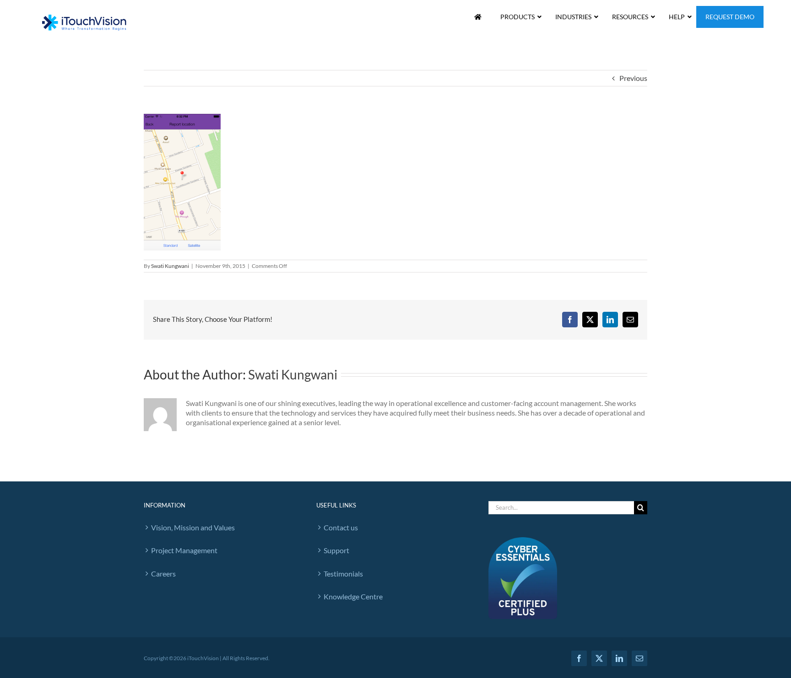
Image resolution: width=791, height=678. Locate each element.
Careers (163, 573)
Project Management (184, 550)
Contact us (341, 527)
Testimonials (343, 573)
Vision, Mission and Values (193, 527)
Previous (633, 78)
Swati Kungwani (170, 265)
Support (336, 550)
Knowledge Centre (353, 596)
